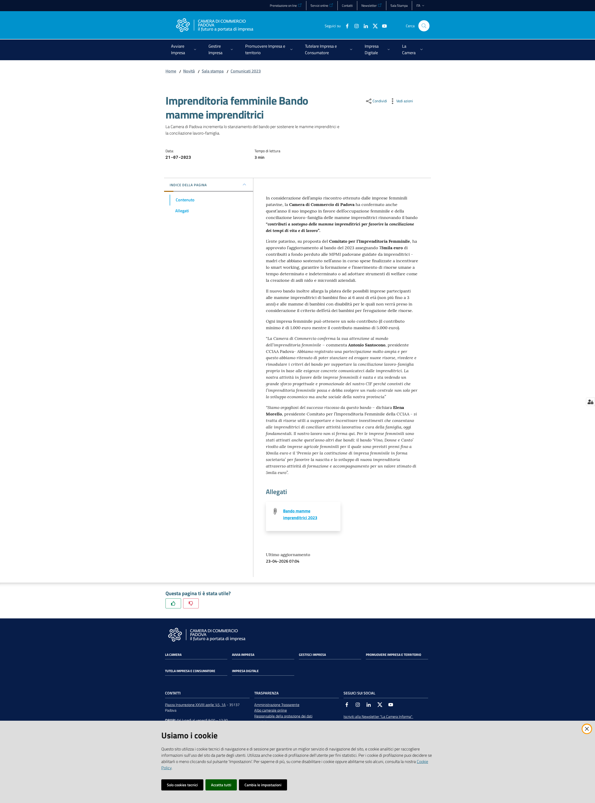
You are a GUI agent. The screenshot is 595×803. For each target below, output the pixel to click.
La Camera (173, 654)
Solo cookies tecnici (182, 785)
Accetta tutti (221, 785)
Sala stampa (213, 71)
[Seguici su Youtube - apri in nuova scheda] (382, 25)
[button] (424, 25)
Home (170, 71)
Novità (189, 71)
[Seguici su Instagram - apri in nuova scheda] (354, 25)
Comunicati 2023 (246, 71)
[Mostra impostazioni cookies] (590, 402)
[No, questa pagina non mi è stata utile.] (191, 603)
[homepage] (214, 25)
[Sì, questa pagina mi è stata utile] (173, 603)
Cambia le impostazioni (263, 785)
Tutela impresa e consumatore (190, 671)
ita (418, 5)
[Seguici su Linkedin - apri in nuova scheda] (364, 25)
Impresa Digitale (245, 671)
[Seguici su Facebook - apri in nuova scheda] (345, 25)
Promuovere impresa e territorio (393, 654)
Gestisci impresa (312, 654)
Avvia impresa (243, 654)
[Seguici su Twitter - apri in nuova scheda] (373, 25)
